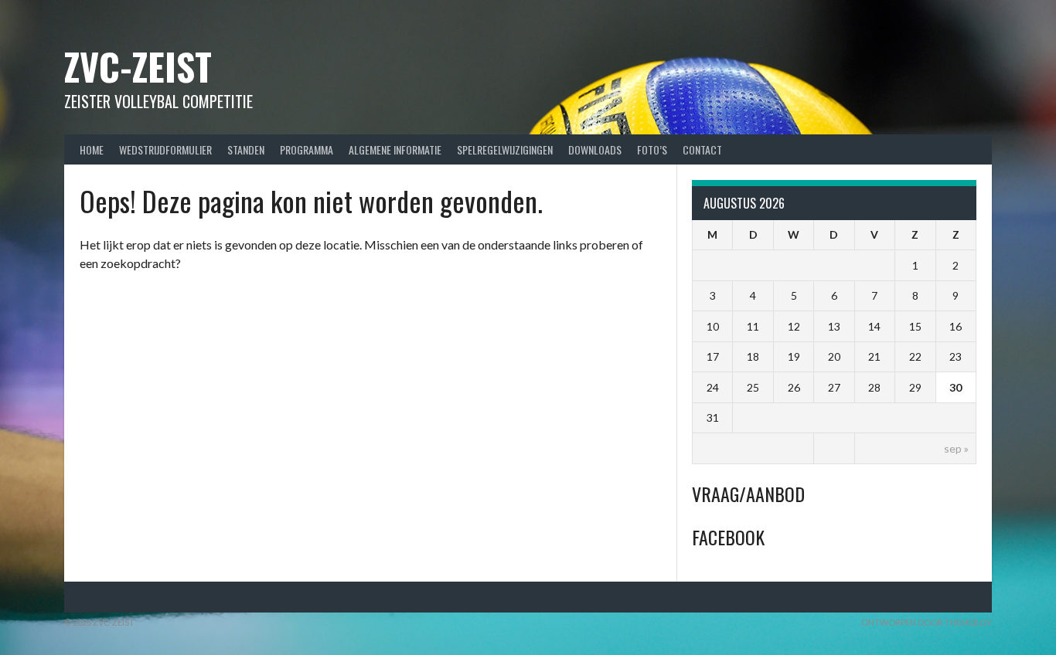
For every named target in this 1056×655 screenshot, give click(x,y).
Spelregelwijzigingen (505, 149)
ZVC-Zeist (138, 66)
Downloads (595, 149)
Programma (306, 149)
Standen (245, 149)
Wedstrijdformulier (165, 149)
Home (92, 149)
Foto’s (652, 149)
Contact (702, 149)
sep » (956, 448)
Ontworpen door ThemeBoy (926, 622)
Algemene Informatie (395, 149)
